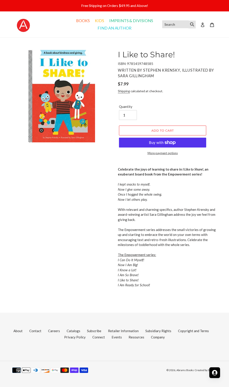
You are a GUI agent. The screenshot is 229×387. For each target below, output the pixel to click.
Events (117, 337)
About (18, 331)
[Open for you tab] (214, 372)
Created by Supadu (206, 370)
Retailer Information (123, 331)
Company (158, 337)
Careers (54, 331)
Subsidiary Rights (158, 331)
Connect (98, 337)
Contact (35, 331)
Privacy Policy (75, 337)
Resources (136, 337)
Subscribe (94, 331)
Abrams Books (185, 370)
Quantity (125, 107)
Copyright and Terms (193, 331)
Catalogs (73, 331)
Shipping (124, 91)
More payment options (163, 153)
